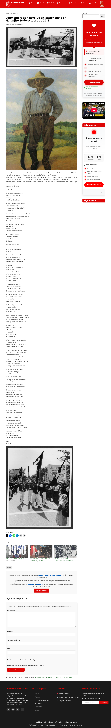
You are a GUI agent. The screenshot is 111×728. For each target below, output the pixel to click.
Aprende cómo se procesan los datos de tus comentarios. (53, 677)
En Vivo (101, 4)
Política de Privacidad (36, 725)
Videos (85, 3)
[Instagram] (18, 709)
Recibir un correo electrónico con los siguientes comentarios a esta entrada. (33, 660)
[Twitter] (13, 709)
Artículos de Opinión (42, 700)
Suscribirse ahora (95, 184)
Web (8, 649)
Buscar (84, 13)
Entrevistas (75, 3)
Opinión (52, 3)
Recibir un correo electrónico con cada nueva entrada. (26, 666)
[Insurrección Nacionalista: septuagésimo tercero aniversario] (65, 551)
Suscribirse (104, 702)
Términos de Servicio (51, 725)
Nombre (10, 631)
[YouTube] (22, 709)
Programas (63, 3)
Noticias (42, 3)
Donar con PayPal (41, 590)
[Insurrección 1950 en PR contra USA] (17, 551)
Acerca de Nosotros (75, 725)
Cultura (13, 14)
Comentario (12, 610)
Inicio (33, 3)
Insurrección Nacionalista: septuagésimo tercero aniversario (64, 559)
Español (9, 567)
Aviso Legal (63, 725)
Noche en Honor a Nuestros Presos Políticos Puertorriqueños (40, 559)
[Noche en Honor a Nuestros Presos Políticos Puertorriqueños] (41, 551)
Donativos (95, 3)
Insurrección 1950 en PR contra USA (16, 558)
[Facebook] (8, 709)
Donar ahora (95, 82)
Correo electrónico (14, 640)
